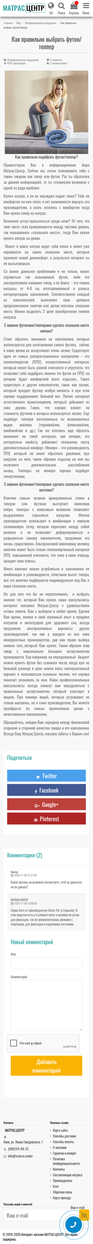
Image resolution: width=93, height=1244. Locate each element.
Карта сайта (60, 1130)
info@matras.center (20, 1155)
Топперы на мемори (36, 470)
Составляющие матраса (67, 1174)
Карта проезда (62, 1197)
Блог (56, 1186)
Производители (62, 1180)
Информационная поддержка (23, 60)
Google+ (49, 804)
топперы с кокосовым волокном (43, 509)
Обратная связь (62, 1192)
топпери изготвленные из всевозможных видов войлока (46, 422)
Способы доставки (64, 1136)
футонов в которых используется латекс (51, 413)
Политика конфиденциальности (66, 1161)
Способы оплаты (63, 1141)
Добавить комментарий (46, 1065)
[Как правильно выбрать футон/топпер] (46, 112)
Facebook (48, 790)
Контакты (59, 1169)
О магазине (60, 1147)
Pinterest (48, 818)
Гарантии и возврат (64, 1153)
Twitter (49, 775)
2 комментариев (58, 63)
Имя (13, 954)
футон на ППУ (73, 373)
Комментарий (19, 976)
